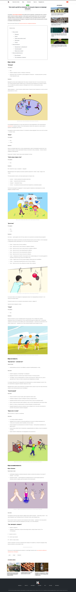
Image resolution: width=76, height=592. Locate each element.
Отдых (28, 5)
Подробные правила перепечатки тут (62, 590)
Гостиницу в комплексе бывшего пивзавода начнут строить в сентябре (58, 24)
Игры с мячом (15, 31)
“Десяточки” (17, 40)
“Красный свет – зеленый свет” (21, 46)
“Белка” (16, 36)
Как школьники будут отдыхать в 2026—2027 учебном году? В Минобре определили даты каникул (59, 34)
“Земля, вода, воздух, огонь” (20, 38)
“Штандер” (17, 34)
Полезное (29, 1)
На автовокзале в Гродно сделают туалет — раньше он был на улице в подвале (58, 14)
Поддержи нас (41, 1)
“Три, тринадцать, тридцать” (20, 57)
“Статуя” (16, 42)
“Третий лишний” (18, 48)
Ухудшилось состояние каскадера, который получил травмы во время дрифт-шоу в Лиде (59, 45)
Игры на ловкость (16, 44)
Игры (23, 1)
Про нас (35, 1)
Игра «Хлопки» (18, 55)
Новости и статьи (16, 1)
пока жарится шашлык (17, 14)
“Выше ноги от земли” (19, 50)
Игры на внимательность (18, 52)
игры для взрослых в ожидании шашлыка (27, 23)
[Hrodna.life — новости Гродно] (8, 2)
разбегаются (10, 126)
